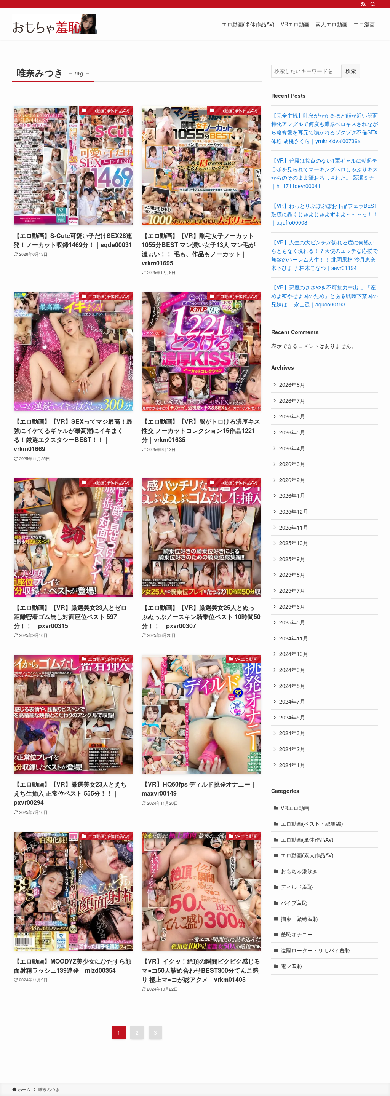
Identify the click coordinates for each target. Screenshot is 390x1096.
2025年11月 (293, 527)
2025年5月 (292, 622)
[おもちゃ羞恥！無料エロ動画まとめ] (54, 24)
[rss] (363, 4)
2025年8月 (292, 574)
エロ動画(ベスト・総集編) (312, 823)
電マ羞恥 (291, 966)
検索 (350, 71)
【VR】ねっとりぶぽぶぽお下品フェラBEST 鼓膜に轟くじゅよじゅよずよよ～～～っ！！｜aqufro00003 (324, 214)
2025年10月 (293, 543)
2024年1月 (292, 765)
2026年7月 (292, 400)
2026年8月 (292, 384)
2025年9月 (292, 559)
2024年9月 (292, 669)
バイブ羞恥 (294, 902)
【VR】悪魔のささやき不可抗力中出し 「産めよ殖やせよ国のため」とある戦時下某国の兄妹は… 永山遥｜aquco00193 (324, 295)
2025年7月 (292, 590)
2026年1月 (292, 495)
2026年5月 (292, 432)
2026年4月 (292, 448)
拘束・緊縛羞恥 (299, 918)
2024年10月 (293, 653)
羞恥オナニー (297, 934)
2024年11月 (293, 638)
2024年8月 (292, 685)
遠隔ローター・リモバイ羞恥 (315, 950)
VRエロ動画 (295, 808)
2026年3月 (292, 463)
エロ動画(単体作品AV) (307, 839)
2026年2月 (292, 479)
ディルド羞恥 (297, 886)
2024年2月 (292, 749)
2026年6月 (292, 416)
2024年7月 (292, 701)
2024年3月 (292, 733)
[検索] (373, 4)
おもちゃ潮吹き (299, 871)
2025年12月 (293, 511)
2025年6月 (292, 606)
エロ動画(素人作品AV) (307, 855)
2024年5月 (292, 717)
